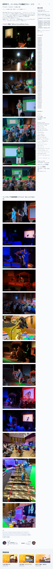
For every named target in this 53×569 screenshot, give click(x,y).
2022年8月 (39, 90)
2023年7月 (39, 76)
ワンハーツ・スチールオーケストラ (43, 156)
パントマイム (41, 150)
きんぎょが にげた (42, 130)
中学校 (38, 161)
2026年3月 (39, 41)
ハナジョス (18, 534)
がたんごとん (20, 532)
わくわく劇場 (39, 116)
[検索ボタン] (49, 4)
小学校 (46, 164)
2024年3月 (39, 66)
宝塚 (43, 164)
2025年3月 (39, 52)
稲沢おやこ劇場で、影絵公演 (41, 564)
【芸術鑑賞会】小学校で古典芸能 (43, 21)
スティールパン (40, 145)
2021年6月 (39, 106)
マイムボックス (41, 153)
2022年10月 (39, 87)
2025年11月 (39, 43)
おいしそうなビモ (12, 532)
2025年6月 (39, 48)
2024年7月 (39, 61)
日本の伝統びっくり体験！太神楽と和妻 (43, 169)
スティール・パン (40, 147)
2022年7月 (39, 91)
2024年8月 (39, 60)
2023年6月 (39, 78)
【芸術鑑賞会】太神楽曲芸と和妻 (43, 22)
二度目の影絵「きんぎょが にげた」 (26, 564)
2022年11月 (39, 86)
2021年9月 (39, 103)
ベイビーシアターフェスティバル (43, 151)
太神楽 (38, 164)
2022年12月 (39, 84)
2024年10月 (39, 57)
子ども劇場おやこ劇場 (41, 117)
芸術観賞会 (39, 119)
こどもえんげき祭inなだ (40, 134)
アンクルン (5, 532)
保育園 (42, 161)
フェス (47, 150)
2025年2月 (39, 53)
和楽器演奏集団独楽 (40, 162)
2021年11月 (39, 101)
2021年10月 (39, 102)
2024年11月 (39, 56)
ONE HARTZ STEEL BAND (41, 122)
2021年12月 (39, 99)
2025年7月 (39, 47)
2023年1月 (39, 83)
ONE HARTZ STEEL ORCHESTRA (43, 123)
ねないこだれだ (41, 135)
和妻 (44, 161)
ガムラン (26, 532)
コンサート (39, 115)
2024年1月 (39, 68)
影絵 (29, 534)
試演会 (45, 171)
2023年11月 (39, 71)
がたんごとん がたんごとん (41, 128)
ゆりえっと (40, 139)
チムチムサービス (41, 148)
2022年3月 (39, 95)
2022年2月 (39, 97)
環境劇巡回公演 (42, 171)
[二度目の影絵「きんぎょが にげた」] (26, 558)
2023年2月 (39, 82)
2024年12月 (39, 55)
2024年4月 (39, 64)
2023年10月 (39, 72)
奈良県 (41, 164)
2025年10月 (39, 44)
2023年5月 (39, 79)
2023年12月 (39, 70)
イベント (39, 113)
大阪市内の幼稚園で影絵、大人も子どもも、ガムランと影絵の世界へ (43, 15)
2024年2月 (39, 67)
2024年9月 (39, 59)
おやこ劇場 (45, 125)
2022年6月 (39, 93)
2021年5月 (39, 107)
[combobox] (43, 4)
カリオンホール (6, 534)
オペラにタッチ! (39, 141)
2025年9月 (39, 45)
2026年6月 (39, 37)
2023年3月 (39, 80)
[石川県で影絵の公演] (10, 558)
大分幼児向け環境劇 (46, 162)
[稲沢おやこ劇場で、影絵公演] (43, 558)
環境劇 (38, 171)
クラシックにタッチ (40, 144)
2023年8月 (39, 75)
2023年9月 (39, 74)
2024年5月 (39, 63)
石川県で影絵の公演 (41, 10)
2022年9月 (39, 88)
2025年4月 (39, 51)
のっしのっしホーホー (42, 137)
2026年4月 (39, 40)
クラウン (39, 142)
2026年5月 (39, 38)
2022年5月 (39, 94)
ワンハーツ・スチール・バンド (43, 158)
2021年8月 (39, 105)
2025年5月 (39, 49)
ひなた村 (24, 534)
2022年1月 (39, 98)
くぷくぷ (12, 534)
